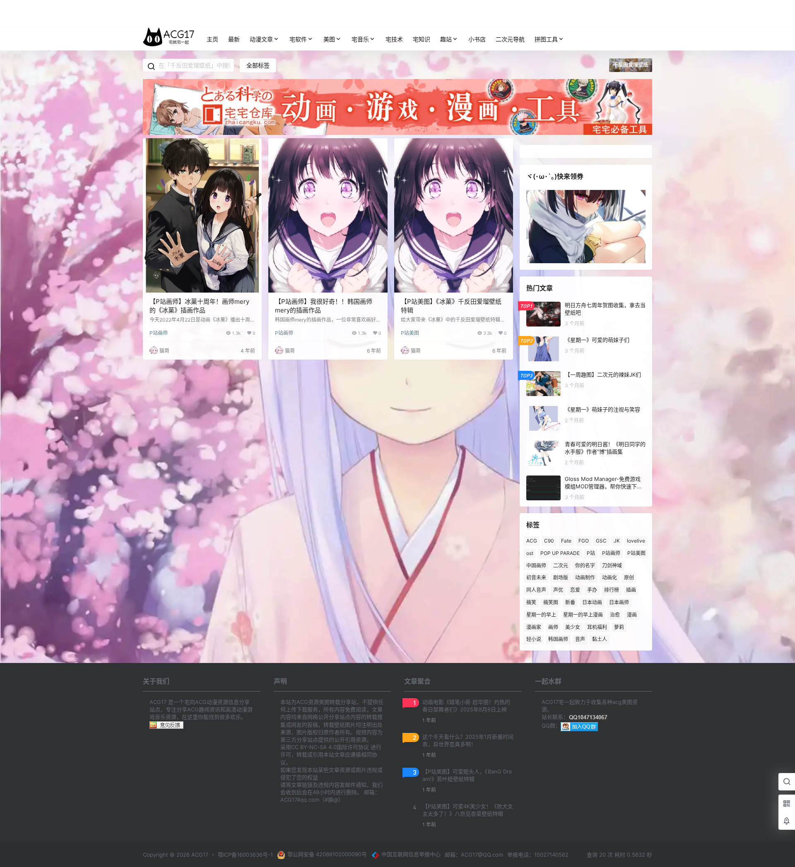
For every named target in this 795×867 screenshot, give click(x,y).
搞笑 (531, 602)
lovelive (636, 541)
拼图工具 (546, 39)
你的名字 (585, 565)
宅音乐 (360, 39)
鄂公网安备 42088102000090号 (327, 854)
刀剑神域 (612, 565)
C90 (549, 541)
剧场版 (560, 577)
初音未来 (536, 577)
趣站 (446, 39)
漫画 (632, 615)
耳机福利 (597, 627)
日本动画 (592, 602)
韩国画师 (558, 639)
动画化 (609, 577)
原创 (629, 577)
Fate (566, 541)
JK (617, 541)
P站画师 (158, 333)
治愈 (615, 615)
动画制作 (585, 577)
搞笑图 (550, 602)
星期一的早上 (541, 615)
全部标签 (258, 65)
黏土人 (599, 639)
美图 (329, 39)
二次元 (560, 565)
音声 (580, 639)
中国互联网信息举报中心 (411, 854)
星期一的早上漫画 (583, 615)
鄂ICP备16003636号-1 (245, 854)
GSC (601, 541)
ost (529, 553)
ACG (531, 541)
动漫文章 (261, 39)
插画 (631, 590)
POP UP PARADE (560, 553)
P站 (591, 553)
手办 (592, 590)
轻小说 (533, 639)
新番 (570, 602)
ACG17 (199, 854)
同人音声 (536, 590)
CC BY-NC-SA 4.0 (314, 747)
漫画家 (533, 627)
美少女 (572, 627)
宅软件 (298, 39)
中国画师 (536, 565)
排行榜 (611, 590)
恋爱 (575, 590)
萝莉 (619, 627)
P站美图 (410, 333)
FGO (583, 541)
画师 (553, 627)
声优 (558, 590)
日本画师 (619, 602)
